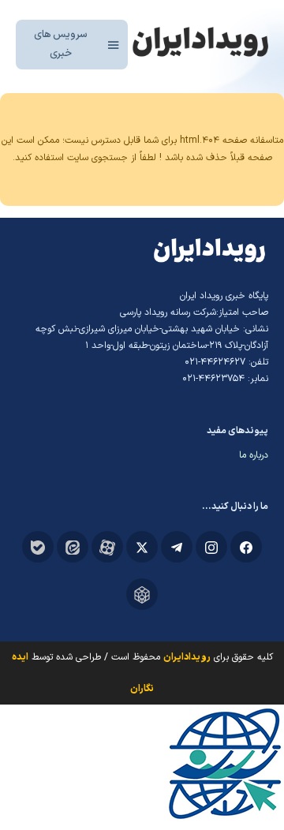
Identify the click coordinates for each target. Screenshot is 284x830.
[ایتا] (72, 547)
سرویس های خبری (61, 44)
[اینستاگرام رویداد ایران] (211, 547)
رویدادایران (187, 657)
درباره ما (253, 455)
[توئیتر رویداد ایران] (142, 547)
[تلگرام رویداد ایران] (176, 547)
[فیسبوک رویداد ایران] (246, 547)
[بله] (38, 547)
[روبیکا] (142, 594)
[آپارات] (107, 547)
